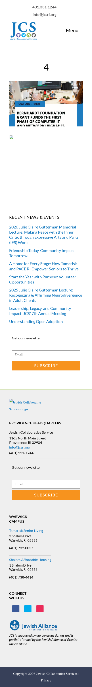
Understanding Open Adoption (36, 321)
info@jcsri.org (19, 447)
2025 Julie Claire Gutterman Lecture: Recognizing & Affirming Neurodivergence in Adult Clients (45, 295)
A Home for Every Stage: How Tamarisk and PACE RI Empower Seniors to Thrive (44, 266)
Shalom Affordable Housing (30, 559)
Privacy (46, 680)
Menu (72, 30)
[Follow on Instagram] (40, 608)
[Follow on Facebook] (15, 608)
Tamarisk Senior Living (26, 530)
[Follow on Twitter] (27, 608)
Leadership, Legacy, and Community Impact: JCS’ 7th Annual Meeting (40, 311)
